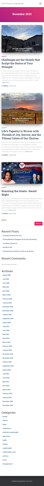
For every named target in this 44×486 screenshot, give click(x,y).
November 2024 (8, 358)
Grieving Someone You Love (12, 235)
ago (12, 86)
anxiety (4, 56)
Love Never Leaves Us (10, 243)
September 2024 (8, 366)
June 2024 (6, 378)
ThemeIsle (29, 481)
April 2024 (6, 385)
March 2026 (6, 295)
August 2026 (7, 275)
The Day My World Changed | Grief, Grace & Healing (20, 239)
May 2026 (6, 287)
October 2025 (7, 314)
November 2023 (8, 405)
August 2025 (7, 322)
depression (6, 436)
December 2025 (8, 307)
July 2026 (6, 279)
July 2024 (6, 374)
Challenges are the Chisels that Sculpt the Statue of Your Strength (21, 63)
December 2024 (8, 354)
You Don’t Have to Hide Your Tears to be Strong (18, 251)
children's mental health (10, 432)
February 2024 (7, 393)
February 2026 (7, 299)
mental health (7, 448)
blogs (4, 424)
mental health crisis (9, 452)
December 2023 (8, 401)
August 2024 (7, 370)
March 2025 (6, 342)
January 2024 (7, 397)
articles (5, 420)
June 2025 (6, 330)
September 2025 (8, 318)
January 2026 (7, 303)
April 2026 (6, 291)
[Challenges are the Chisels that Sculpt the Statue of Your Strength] (22, 38)
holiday (5, 444)
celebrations (7, 428)
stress (5, 460)
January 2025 (7, 350)
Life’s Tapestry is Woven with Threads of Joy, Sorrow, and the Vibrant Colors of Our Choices (21, 134)
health (5, 440)
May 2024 (6, 381)
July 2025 (6, 326)
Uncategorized (8, 464)
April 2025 (6, 338)
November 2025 (8, 311)
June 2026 (6, 283)
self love (5, 456)
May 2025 (6, 334)
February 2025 (7, 346)
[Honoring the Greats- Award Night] (22, 173)
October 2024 (7, 362)
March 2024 (6, 389)
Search (4, 220)
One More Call (7, 247)
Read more (5, 82)
